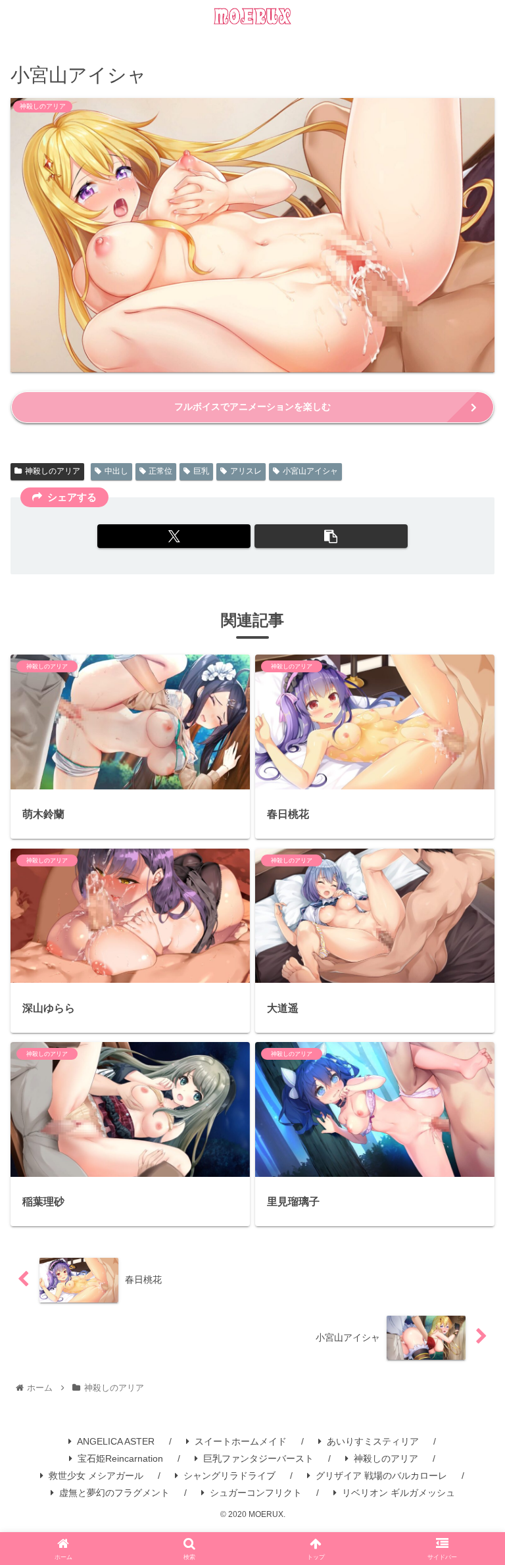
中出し (116, 471)
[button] (331, 536)
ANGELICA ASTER (116, 1441)
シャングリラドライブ (229, 1475)
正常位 (160, 471)
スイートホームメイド (241, 1441)
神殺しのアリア (52, 471)
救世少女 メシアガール (96, 1475)
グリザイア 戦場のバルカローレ (381, 1475)
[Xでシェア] (174, 536)
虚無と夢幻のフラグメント (114, 1492)
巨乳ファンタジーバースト (258, 1458)
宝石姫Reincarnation (120, 1458)
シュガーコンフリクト (256, 1492)
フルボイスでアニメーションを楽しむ (252, 406)
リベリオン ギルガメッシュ (398, 1492)
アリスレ (246, 471)
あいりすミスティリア (373, 1441)
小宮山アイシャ (310, 471)
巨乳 (201, 471)
